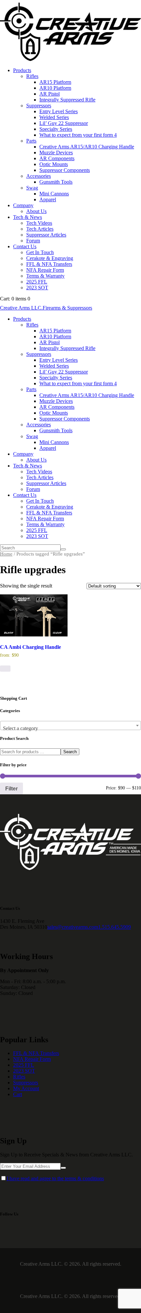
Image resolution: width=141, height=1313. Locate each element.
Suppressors (25, 1082)
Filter (11, 788)
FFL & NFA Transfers (36, 1053)
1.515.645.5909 (114, 927)
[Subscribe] (63, 1168)
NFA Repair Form (32, 1059)
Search (70, 751)
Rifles (19, 1076)
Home (6, 554)
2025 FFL (23, 1065)
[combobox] (70, 725)
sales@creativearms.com (72, 927)
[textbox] (70, 728)
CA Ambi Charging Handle (30, 647)
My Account (26, 1088)
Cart (17, 1094)
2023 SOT (24, 1071)
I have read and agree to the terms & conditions (55, 1178)
